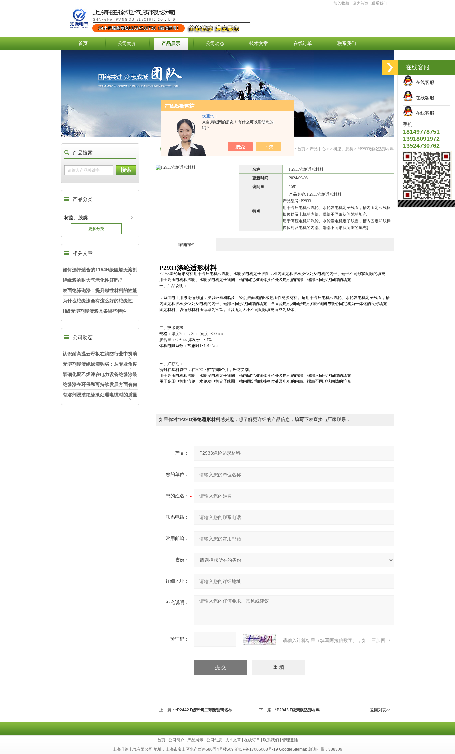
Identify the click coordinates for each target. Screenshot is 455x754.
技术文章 (258, 43)
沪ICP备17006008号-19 (256, 749)
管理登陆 (290, 740)
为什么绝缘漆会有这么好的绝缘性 (98, 300)
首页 (83, 43)
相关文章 (83, 253)
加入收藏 (341, 3)
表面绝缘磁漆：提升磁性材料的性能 (100, 290)
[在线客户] (390, 67)
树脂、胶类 (76, 217)
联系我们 (379, 3)
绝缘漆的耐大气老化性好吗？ (93, 280)
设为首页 (360, 3)
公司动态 (215, 43)
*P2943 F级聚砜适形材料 (297, 710)
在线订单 (302, 43)
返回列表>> (380, 710)
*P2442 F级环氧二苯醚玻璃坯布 (203, 710)
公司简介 (127, 43)
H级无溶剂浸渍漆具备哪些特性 (95, 311)
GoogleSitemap (293, 749)
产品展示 (171, 43)
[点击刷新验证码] (259, 639)
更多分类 (96, 228)
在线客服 (423, 82)
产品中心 (318, 149)
